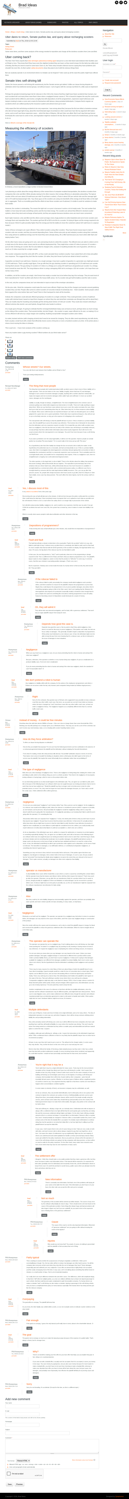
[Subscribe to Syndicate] (104, 240)
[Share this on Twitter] (10, 350)
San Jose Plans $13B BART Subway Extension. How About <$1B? (115, 197)
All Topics (78, 22)
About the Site (109, 34)
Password (106, 72)
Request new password (113, 83)
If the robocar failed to (46, 579)
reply (26, 379)
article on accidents (32, 491)
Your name (8, 1403)
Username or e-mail (109, 64)
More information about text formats (82, 1460)
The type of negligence (33, 769)
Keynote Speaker (12, 22)
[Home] (9, 15)
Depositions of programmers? (44, 525)
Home (7, 32)
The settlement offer (45, 1156)
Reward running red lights (113, 107)
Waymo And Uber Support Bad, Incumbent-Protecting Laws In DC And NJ (115, 212)
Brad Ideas (28, 5)
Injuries (51, 1241)
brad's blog (20, 32)
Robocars (51, 22)
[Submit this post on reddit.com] (10, 341)
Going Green (9, 47)
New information (53, 1179)
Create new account (111, 80)
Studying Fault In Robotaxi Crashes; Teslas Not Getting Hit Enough (115, 189)
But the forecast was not (113, 129)
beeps (107, 135)
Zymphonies (119, 1496)
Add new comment (25, 358)
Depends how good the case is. (57, 624)
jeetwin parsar (109, 150)
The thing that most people (42, 386)
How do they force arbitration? (38, 739)
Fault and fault (36, 540)
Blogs (13, 32)
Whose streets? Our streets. (37, 367)
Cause (55, 1222)
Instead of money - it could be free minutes (40, 720)
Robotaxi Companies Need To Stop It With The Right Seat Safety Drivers (115, 227)
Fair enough (32, 1320)
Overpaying (28, 1299)
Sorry (29, 1384)
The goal (26, 1334)
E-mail (7, 1411)
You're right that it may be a (49, 1064)
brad (17, 41)
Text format (11, 1461)
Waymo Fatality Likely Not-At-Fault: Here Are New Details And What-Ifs (115, 174)
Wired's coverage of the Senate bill (22, 123)
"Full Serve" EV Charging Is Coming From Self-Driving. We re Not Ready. (115, 182)
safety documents (37, 68)
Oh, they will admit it (45, 607)
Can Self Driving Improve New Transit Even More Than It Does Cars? (115, 204)
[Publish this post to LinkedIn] (10, 354)
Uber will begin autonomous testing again (42, 61)
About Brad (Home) (33, 22)
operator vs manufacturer (38, 870)
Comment (8, 1438)
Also (28, 896)
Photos (65, 22)
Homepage (8, 1421)
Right (35, 696)
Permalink (7, 372)
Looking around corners (113, 117)
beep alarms (109, 137)
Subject (7, 1429)
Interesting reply (110, 112)
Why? (36, 1351)
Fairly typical (32, 1257)
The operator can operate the (44, 941)
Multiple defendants (38, 1009)
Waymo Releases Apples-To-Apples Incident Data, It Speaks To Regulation (115, 219)
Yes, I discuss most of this (35, 488)
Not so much (47, 1198)
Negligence (31, 649)
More (124, 233)
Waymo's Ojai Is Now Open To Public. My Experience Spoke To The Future (115, 162)
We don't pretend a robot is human (43, 680)
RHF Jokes (93, 22)
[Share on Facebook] (10, 346)
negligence (28, 802)
